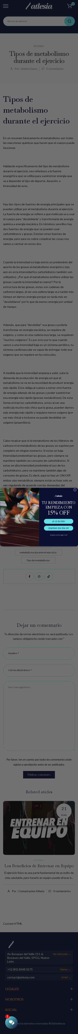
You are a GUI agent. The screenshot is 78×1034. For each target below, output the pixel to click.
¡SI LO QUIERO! (58, 521)
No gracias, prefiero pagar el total (58, 535)
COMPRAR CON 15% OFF (58, 528)
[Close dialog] (75, 490)
